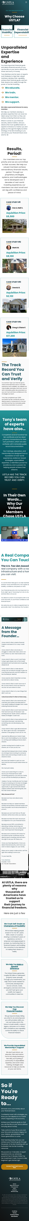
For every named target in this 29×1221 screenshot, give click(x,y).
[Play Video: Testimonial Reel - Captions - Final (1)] (14, 532)
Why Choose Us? (14, 1185)
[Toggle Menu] (26, 2)
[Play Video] (2, 540)
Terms (15, 1213)
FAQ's (14, 1188)
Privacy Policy (14, 1214)
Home (14, 1184)
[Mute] (20, 540)
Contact (14, 1190)
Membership (14, 1191)
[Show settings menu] (23, 540)
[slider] (13, 540)
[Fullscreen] (26, 540)
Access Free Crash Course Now (14, 1166)
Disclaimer (14, 1216)
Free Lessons (14, 1187)
